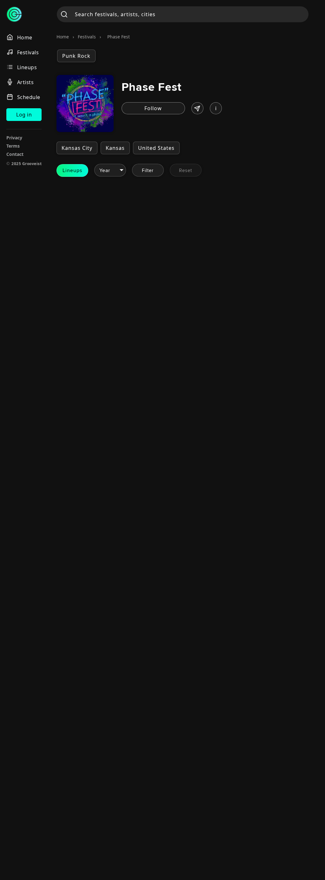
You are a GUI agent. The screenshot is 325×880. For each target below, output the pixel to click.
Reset (185, 170)
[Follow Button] (153, 108)
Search (64, 14)
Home (62, 37)
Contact (14, 154)
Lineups (72, 170)
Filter (148, 170)
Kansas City (77, 147)
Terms (13, 146)
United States (156, 147)
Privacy (14, 138)
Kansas (115, 147)
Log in (24, 114)
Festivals (87, 37)
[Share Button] (197, 108)
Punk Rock (76, 55)
